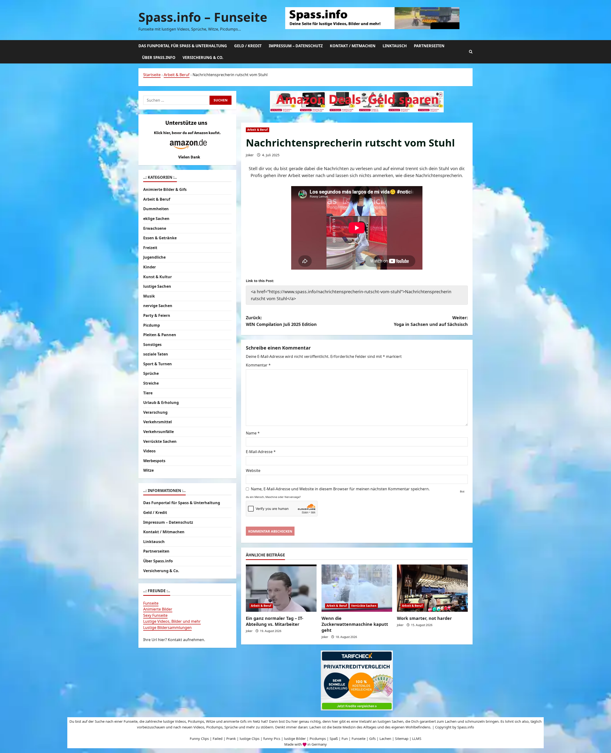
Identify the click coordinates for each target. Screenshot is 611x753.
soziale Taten (155, 354)
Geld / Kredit (248, 45)
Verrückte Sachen (363, 606)
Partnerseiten (429, 45)
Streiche (151, 383)
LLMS (416, 738)
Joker (250, 155)
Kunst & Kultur (157, 276)
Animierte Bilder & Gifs (165, 189)
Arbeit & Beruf (177, 74)
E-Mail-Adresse (261, 451)
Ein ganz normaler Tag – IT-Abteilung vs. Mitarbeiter (274, 621)
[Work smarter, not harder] (432, 588)
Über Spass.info (158, 57)
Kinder (149, 267)
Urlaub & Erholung (161, 402)
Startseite (152, 74)
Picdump (151, 325)
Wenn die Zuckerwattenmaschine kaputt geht (354, 624)
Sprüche (151, 373)
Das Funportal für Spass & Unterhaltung (182, 45)
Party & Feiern (156, 315)
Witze (148, 470)
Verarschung (155, 412)
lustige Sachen (157, 286)
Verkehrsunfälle (158, 431)
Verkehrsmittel (157, 422)
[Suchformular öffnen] (471, 51)
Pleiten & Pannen (159, 334)
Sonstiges (152, 344)
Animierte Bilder (157, 609)
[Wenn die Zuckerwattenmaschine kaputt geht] (356, 588)
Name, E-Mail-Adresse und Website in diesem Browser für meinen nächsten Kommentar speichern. (340, 489)
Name (253, 433)
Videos (149, 451)
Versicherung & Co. (203, 57)
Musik (149, 296)
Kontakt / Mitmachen (352, 45)
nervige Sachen (157, 306)
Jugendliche (154, 257)
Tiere (148, 393)
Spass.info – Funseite (202, 16)
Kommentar (258, 365)
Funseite (150, 603)
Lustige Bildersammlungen (167, 627)
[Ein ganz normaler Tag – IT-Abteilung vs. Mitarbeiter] (281, 588)
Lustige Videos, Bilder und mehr (172, 621)
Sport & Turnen (157, 363)
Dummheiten (156, 209)
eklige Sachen (156, 218)
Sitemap (401, 738)
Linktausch (395, 45)
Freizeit (150, 247)
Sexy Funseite (155, 615)
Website (253, 470)
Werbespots (154, 460)
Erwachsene (154, 228)
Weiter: (431, 321)
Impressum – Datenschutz (296, 45)
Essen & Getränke (160, 238)
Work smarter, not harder (424, 618)
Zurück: (281, 321)
